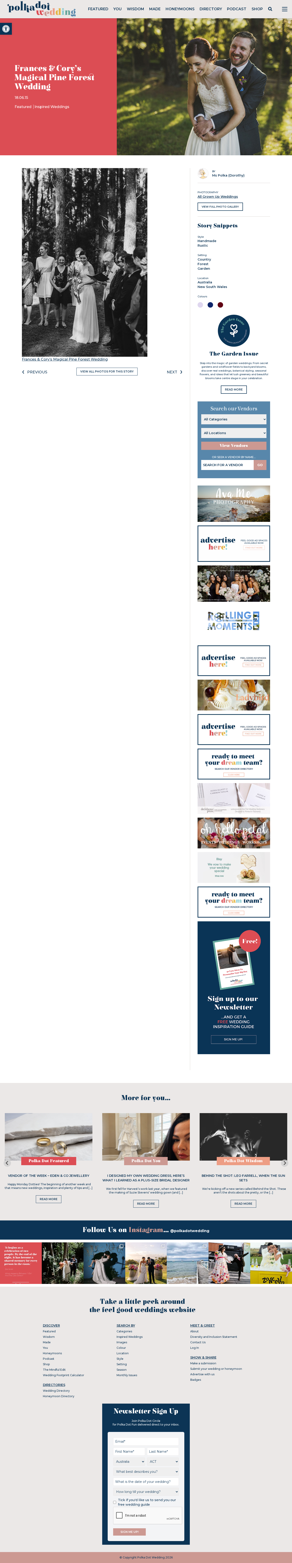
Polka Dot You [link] (145, 1161)
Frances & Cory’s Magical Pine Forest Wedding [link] (65, 359)
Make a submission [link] (203, 1363)
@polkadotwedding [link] (189, 1231)
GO (260, 465)
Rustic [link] (203, 245)
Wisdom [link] (135, 9)
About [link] (194, 1331)
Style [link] (120, 1358)
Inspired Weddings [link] (51, 107)
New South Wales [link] (212, 287)
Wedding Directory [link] (56, 1390)
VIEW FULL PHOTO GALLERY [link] (220, 206)
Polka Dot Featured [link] (49, 1161)
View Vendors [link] (234, 445)
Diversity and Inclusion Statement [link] (213, 1337)
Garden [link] (204, 269)
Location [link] (123, 1353)
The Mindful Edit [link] (54, 1369)
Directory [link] (211, 9)
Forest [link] (203, 264)
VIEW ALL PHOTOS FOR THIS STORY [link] (107, 371)
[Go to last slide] (7, 1163)
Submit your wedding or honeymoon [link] (216, 1368)
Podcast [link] (236, 9)
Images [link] (122, 1342)
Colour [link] (121, 1347)
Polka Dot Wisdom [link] (243, 1161)
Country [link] (204, 259)
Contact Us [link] (198, 1342)
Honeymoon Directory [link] (58, 1396)
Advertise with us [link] (202, 1374)
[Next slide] (284, 1163)
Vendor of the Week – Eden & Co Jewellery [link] (48, 1176)
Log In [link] (194, 1347)
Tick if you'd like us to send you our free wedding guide (147, 1502)
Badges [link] (195, 1379)
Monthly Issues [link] (127, 1375)
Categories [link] (124, 1331)
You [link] (117, 9)
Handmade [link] (207, 241)
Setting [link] (122, 1364)
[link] (6, 29)
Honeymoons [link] (180, 9)
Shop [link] (257, 9)
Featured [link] (98, 9)
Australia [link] (205, 282)
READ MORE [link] (234, 389)
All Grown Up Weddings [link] (218, 197)
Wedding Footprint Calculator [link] (63, 1375)
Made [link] (155, 9)
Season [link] (122, 1369)
